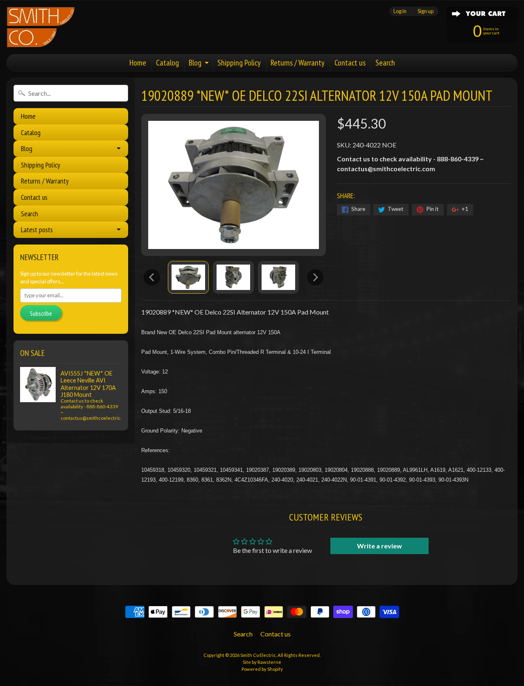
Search (385, 62)
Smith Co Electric (258, 655)
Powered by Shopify (262, 669)
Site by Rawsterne (262, 662)
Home (137, 62)
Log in (400, 11)
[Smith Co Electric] (41, 27)
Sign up (426, 11)
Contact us (350, 62)
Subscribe (41, 313)
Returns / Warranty (298, 62)
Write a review (379, 546)
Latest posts (37, 229)
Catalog (167, 62)
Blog (195, 62)
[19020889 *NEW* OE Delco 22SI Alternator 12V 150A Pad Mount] (188, 277)
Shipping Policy (239, 62)
